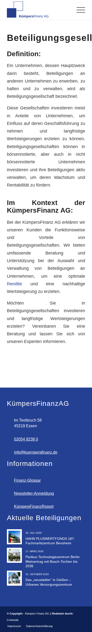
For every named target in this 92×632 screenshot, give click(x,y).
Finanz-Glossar (27, 480)
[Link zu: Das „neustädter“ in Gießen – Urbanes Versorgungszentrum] (14, 578)
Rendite (14, 283)
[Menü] (78, 10)
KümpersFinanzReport (33, 506)
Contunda (12, 619)
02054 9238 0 (26, 439)
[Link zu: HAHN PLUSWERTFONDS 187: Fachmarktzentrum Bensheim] (14, 537)
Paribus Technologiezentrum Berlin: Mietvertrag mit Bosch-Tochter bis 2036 (53, 561)
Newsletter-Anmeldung (34, 493)
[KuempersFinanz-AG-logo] (38, 10)
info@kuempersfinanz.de (35, 452)
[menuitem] (78, 10)
